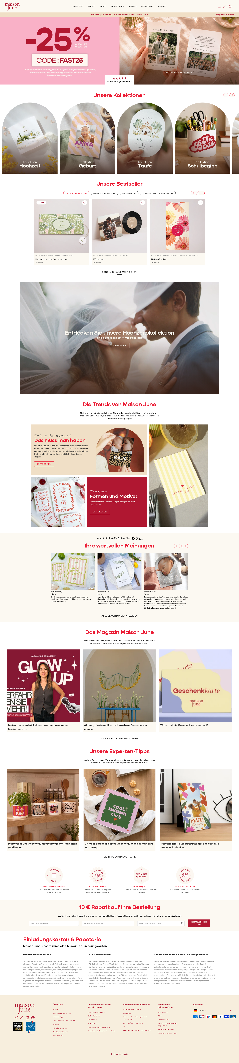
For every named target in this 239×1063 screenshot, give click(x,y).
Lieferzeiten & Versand (133, 1023)
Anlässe (162, 6)
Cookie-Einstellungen (167, 1033)
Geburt (92, 6)
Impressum (162, 1012)
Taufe (103, 6)
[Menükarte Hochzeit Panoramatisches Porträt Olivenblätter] (119, 571)
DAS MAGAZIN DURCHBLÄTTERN (119, 738)
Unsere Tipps (58, 1017)
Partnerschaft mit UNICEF (64, 1020)
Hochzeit (78, 6)
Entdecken (179, 76)
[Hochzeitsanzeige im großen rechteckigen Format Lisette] (73, 571)
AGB (160, 1016)
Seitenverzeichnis (166, 1029)
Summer (133, 6)
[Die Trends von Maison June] (178, 475)
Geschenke (147, 6)
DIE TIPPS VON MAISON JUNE (120, 856)
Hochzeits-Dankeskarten (99, 1027)
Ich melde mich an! (199, 923)
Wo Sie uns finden (60, 1032)
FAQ (124, 1027)
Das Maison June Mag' (62, 1013)
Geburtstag (117, 6)
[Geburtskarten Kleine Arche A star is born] (166, 571)
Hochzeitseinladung (96, 1012)
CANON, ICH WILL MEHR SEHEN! (119, 272)
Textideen (127, 1013)
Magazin (220, 14)
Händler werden (60, 1028)
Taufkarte (92, 1020)
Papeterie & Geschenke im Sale (101, 1031)
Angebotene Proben (132, 1009)
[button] (145, 14)
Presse (56, 1024)
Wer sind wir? (58, 1035)
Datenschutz (163, 1020)
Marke (231, 14)
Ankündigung (93, 1023)
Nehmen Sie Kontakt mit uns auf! (137, 1030)
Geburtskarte (94, 1016)
